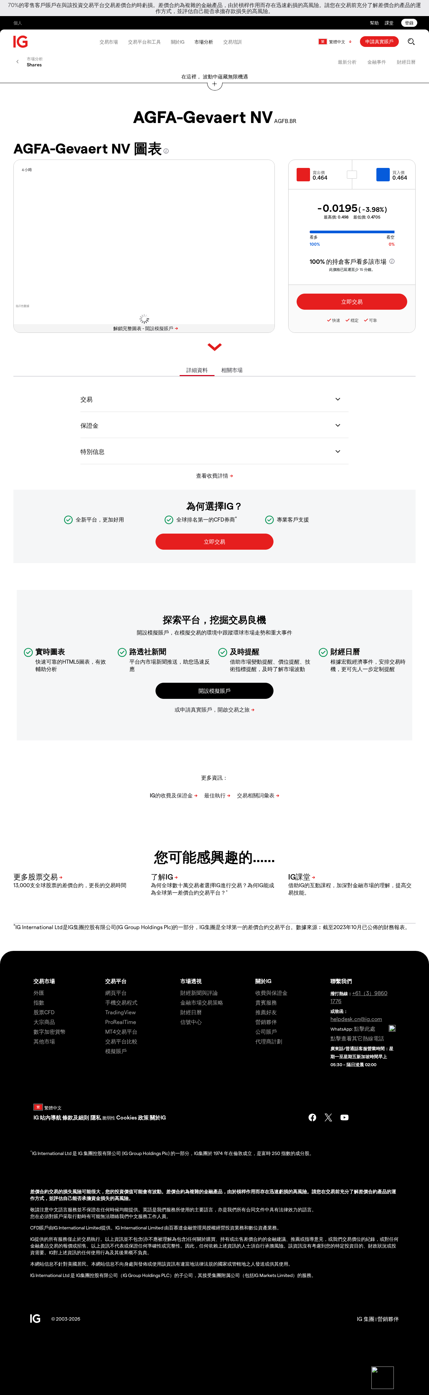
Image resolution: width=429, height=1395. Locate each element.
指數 (39, 1002)
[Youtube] (345, 1117)
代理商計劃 (268, 1041)
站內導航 (50, 1117)
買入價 (398, 172)
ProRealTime (120, 1022)
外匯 (39, 992)
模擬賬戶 (116, 1051)
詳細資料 (197, 370)
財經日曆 (406, 62)
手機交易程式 (121, 1002)
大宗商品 (44, 1022)
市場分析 (203, 42)
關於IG (178, 42)
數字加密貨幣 (50, 1031)
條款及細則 (76, 1117)
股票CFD (44, 1012)
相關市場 (232, 370)
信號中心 (191, 1022)
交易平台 (116, 981)
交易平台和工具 (144, 42)
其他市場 (44, 1041)
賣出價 (319, 172)
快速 (336, 320)
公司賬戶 (266, 1031)
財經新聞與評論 (199, 992)
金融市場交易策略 (201, 1002)
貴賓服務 (266, 1002)
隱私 (95, 1117)
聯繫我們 (341, 981)
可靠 (373, 320)
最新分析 (347, 62)
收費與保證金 (271, 992)
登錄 (409, 22)
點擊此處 (364, 1028)
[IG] (20, 42)
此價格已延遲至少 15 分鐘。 (352, 269)
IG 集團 (365, 1319)
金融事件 (376, 62)
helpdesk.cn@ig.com (356, 1019)
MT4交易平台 (121, 1031)
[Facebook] (312, 1117)
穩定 (355, 320)
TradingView (120, 1012)
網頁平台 (116, 992)
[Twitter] (328, 1117)
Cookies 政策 (132, 1117)
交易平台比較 (121, 1041)
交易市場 (109, 42)
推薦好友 (266, 1012)
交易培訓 (232, 42)
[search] (411, 41)
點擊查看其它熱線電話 (357, 1038)
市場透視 (191, 981)
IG (36, 1117)
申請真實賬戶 (379, 41)
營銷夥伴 (266, 1022)
